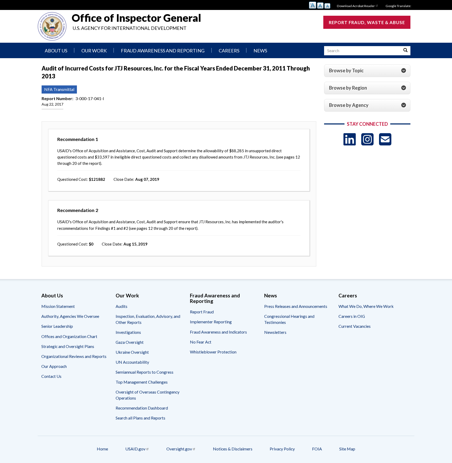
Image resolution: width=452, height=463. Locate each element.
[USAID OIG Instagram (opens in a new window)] (367, 139)
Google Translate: (398, 6)
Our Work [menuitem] (94, 50)
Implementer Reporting (211, 321)
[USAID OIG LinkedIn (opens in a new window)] (349, 139)
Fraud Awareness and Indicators (218, 331)
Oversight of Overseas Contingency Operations (147, 394)
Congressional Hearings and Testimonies (289, 319)
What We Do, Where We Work (366, 306)
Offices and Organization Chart (69, 336)
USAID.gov (135, 448)
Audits (121, 306)
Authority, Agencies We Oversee (70, 316)
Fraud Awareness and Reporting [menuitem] (163, 50)
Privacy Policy (282, 448)
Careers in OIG (351, 316)
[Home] (52, 26)
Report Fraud (202, 311)
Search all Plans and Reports (140, 417)
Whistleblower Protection (213, 351)
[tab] (367, 70)
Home (102, 448)
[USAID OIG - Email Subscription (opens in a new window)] (385, 139)
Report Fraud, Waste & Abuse (367, 22)
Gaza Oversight (130, 342)
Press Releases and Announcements (295, 306)
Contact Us (51, 376)
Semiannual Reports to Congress (144, 371)
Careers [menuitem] (229, 50)
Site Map (347, 448)
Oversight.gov (179, 448)
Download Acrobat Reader (356, 6)
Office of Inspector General (136, 18)
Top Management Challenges (142, 381)
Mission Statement (58, 306)
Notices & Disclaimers (232, 448)
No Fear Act (200, 341)
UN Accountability (132, 361)
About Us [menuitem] (56, 50)
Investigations (128, 332)
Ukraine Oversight (132, 352)
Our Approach (54, 366)
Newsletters (275, 332)
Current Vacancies (354, 326)
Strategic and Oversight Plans (67, 346)
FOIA (317, 448)
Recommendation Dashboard (142, 407)
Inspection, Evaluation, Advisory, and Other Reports (148, 319)
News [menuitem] (260, 50)
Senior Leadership (57, 326)
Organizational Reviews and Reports (73, 356)
